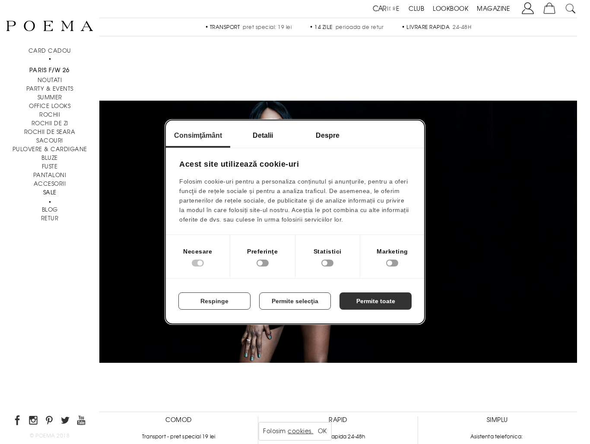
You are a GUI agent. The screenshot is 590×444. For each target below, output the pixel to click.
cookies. (300, 431)
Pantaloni (50, 175)
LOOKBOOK (450, 8)
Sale (50, 192)
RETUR (50, 218)
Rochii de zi (50, 123)
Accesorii (50, 184)
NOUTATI (50, 80)
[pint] (50, 422)
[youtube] (82, 422)
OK (322, 431)
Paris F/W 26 (49, 70)
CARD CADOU (50, 51)
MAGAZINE (493, 8)
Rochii (49, 114)
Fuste (50, 166)
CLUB (416, 8)
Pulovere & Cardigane (50, 149)
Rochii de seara (50, 132)
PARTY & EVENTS (49, 89)
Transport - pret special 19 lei (178, 437)
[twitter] (66, 422)
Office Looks (49, 106)
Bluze (49, 158)
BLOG (50, 209)
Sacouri (49, 140)
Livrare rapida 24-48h (338, 437)
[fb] (18, 422)
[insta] (34, 422)
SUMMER (50, 97)
